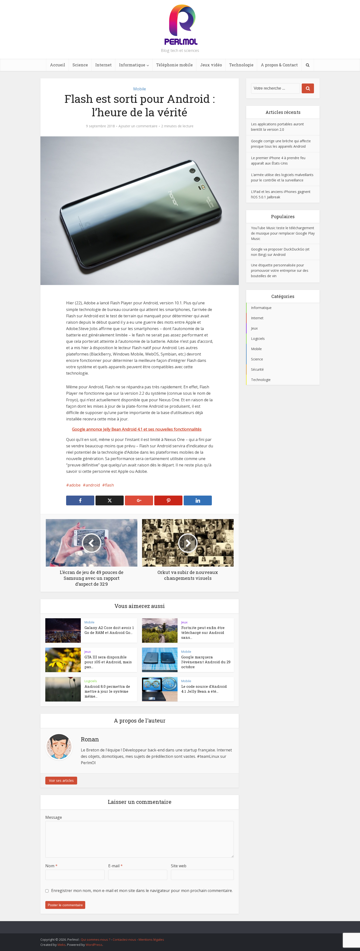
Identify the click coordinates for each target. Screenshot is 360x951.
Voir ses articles (61, 780)
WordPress (94, 944)
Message (53, 817)
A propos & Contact (279, 64)
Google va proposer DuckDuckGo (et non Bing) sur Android (280, 252)
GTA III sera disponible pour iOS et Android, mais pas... (108, 661)
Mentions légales (151, 939)
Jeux (184, 622)
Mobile (139, 89)
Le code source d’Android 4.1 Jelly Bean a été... (204, 689)
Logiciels (90, 681)
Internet (103, 64)
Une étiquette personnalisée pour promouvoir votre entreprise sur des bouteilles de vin (279, 270)
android (93, 485)
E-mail (115, 865)
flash (109, 485)
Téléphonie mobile (174, 64)
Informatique (132, 64)
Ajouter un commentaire (138, 126)
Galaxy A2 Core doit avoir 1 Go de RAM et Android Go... (109, 630)
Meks (62, 944)
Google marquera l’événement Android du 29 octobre (205, 661)
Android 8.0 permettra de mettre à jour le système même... (107, 691)
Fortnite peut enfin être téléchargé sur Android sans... (203, 632)
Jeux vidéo (211, 64)
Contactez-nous (124, 939)
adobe (75, 485)
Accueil (57, 64)
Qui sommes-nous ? (95, 939)
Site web (178, 865)
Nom (51, 865)
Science (80, 64)
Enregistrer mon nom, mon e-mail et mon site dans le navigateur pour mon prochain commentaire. (142, 890)
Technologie (241, 64)
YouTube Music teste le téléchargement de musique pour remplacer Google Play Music (283, 233)
